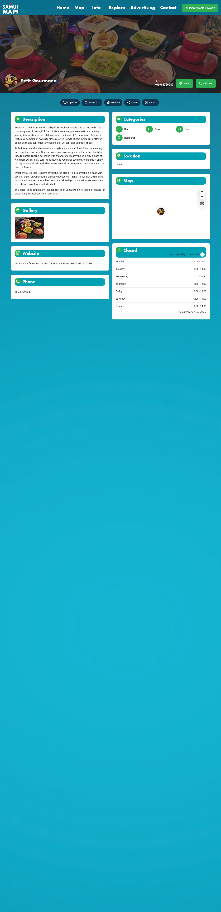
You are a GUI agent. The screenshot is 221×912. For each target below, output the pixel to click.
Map (79, 7)
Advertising (142, 7)
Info (96, 7)
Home (62, 7)
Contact (168, 7)
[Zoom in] (202, 191)
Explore (117, 7)
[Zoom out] (202, 196)
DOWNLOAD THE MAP (202, 7)
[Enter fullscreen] (202, 203)
